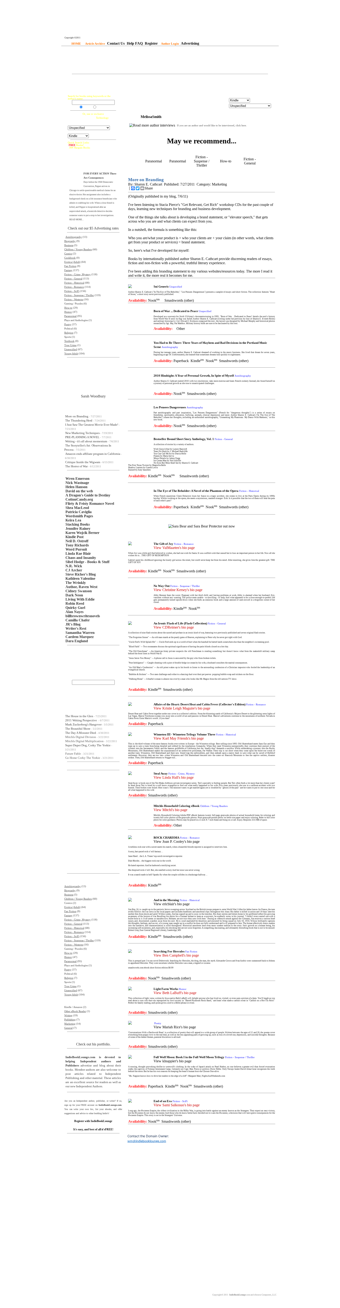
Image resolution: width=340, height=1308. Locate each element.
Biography (70, 241)
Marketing (69, 1024)
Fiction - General (73, 278)
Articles (101, 107)
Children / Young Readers (78, 249)
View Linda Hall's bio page (174, 777)
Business (68, 245)
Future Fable (73, 753)
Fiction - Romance (74, 287)
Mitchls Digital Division (80, 737)
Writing (68, 1015)
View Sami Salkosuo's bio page (177, 1105)
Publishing (70, 1019)
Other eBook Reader (75, 1011)
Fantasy (68, 270)
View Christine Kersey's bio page (178, 590)
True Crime (70, 345)
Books (86, 107)
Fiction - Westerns (73, 299)
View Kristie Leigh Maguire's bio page (182, 708)
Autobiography (73, 237)
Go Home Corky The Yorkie (82, 757)
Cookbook (70, 258)
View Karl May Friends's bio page (179, 738)
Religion (68, 333)
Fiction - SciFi (71, 291)
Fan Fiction (70, 266)
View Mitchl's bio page (170, 810)
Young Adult (71, 353)
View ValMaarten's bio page (174, 548)
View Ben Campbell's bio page (176, 955)
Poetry (67, 324)
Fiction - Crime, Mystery (77, 274)
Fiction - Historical (74, 283)
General (68, 1028)
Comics (68, 253)
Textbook (69, 341)
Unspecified (70, 349)
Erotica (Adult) (72, 262)
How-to (68, 308)
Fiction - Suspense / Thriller (79, 295)
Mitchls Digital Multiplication (84, 741)
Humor (68, 312)
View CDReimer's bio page (174, 627)
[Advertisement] (170, 60)
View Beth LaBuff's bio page (175, 993)
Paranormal (70, 316)
